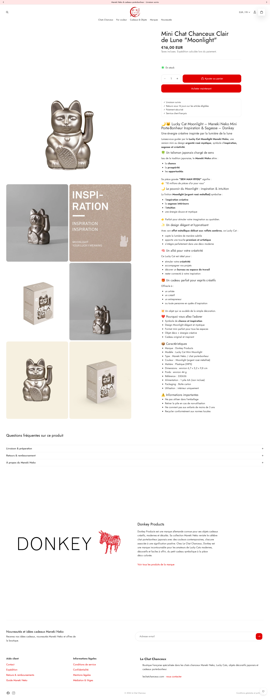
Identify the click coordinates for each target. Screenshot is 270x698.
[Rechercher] (7, 12)
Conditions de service (84, 664)
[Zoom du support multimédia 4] (37, 301)
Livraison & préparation (19, 448)
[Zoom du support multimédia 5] (100, 301)
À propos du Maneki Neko (21, 462)
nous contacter (174, 676)
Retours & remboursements (20, 675)
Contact (10, 664)
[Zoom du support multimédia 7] (100, 380)
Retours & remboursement (20, 455)
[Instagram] (13, 693)
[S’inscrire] (259, 636)
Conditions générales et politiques (250, 693)
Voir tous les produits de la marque (156, 564)
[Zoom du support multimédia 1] (68, 105)
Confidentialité (80, 669)
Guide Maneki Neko (16, 680)
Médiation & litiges (83, 680)
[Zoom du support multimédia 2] (37, 223)
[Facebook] (8, 693)
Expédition (11, 669)
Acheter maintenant (201, 88)
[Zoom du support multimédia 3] (100, 223)
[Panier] (261, 12)
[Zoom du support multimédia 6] (37, 380)
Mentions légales (82, 675)
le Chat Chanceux (139, 693)
